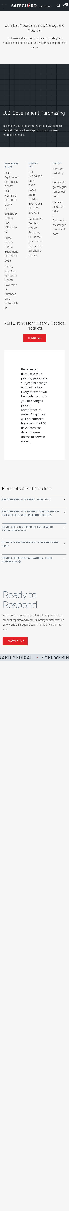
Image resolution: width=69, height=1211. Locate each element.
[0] (63, 5)
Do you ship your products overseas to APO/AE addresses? (27, 529)
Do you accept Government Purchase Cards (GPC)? (30, 544)
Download (34, 337)
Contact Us (15, 641)
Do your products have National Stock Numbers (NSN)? (27, 560)
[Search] (58, 5)
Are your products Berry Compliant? (26, 499)
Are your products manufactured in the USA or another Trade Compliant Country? (31, 513)
